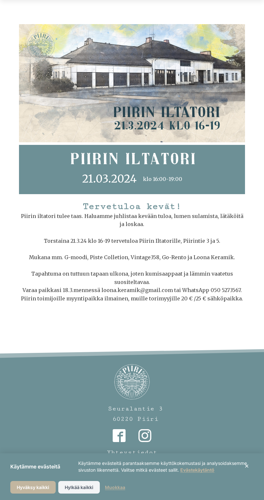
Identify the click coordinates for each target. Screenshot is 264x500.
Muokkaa (115, 487)
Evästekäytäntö (197, 470)
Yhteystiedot (132, 452)
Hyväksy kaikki (33, 487)
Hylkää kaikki (79, 487)
